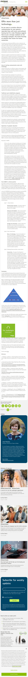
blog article (7, 315)
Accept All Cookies (14, 674)
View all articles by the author (8, 460)
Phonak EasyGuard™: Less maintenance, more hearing (14, 621)
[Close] (26, 648)
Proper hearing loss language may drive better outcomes (14, 526)
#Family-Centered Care (6, 488)
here (8, 351)
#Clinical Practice (5, 18)
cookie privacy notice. (16, 666)
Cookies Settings (14, 670)
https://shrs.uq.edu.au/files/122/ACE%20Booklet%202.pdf (12, 372)
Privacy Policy (9, 597)
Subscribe (14, 600)
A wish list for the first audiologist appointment (12, 490)
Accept (5, 597)
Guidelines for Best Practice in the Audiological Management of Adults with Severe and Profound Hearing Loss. (13, 310)
